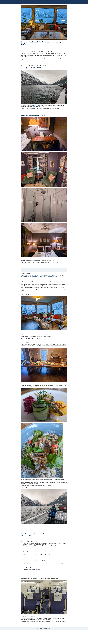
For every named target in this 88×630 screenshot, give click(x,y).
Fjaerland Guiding (25, 533)
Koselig (28, 618)
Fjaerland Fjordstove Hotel (36, 105)
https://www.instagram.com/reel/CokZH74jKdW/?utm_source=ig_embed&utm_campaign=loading (42, 276)
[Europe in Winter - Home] (6, 2)
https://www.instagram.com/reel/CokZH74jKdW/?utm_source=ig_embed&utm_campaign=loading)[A (36, 275)
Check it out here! (35, 564)
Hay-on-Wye (61, 284)
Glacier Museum (36, 483)
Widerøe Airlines (37, 569)
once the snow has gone (41, 556)
